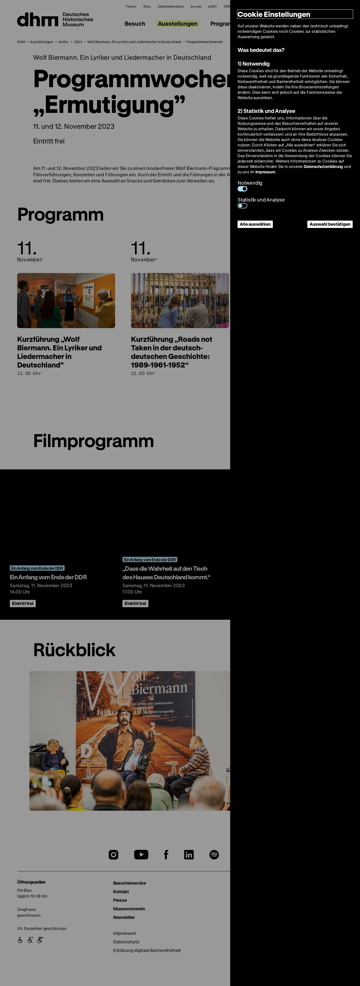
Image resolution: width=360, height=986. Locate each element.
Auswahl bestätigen (330, 224)
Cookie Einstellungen (274, 14)
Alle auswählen (255, 224)
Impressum (265, 171)
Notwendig (250, 183)
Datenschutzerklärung (323, 166)
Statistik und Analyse (261, 199)
